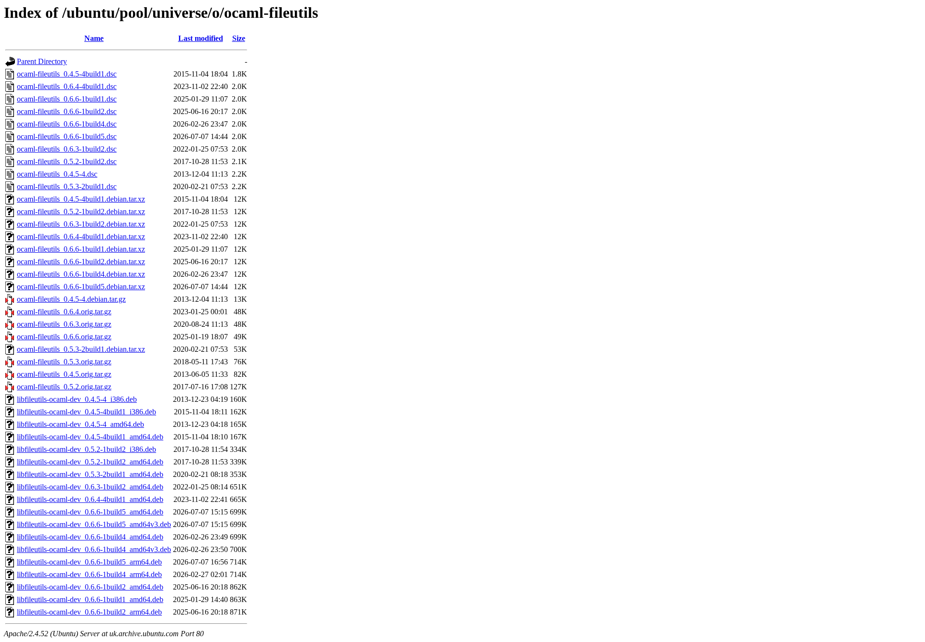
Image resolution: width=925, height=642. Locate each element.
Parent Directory (42, 61)
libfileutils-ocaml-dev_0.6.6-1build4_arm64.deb (89, 574)
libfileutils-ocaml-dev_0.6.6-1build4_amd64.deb (90, 537)
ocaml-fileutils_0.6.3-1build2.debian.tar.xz (81, 224)
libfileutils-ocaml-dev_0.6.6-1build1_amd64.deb (90, 599)
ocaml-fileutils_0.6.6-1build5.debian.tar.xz (81, 286)
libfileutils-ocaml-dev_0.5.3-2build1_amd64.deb (90, 474)
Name (94, 38)
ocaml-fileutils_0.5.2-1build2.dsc (67, 161)
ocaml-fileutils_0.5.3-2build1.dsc (67, 186)
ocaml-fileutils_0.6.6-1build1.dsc (67, 99)
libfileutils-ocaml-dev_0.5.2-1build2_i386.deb (86, 449)
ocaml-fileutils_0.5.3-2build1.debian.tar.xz (81, 349)
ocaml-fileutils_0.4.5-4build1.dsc (67, 74)
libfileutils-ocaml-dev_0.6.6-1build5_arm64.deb (89, 562)
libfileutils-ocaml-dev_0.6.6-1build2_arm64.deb (89, 612)
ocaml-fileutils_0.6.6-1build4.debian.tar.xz (81, 274)
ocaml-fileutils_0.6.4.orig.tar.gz (64, 312)
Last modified (200, 38)
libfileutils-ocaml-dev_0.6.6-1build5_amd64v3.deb (94, 524)
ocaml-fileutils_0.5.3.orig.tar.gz (64, 362)
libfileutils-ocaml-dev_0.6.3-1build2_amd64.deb (90, 487)
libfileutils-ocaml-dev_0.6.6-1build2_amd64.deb (90, 587)
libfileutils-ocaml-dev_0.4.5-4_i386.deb (77, 399)
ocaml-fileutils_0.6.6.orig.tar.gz (64, 337)
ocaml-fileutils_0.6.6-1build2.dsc (67, 111)
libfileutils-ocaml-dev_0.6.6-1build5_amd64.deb (90, 512)
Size (238, 38)
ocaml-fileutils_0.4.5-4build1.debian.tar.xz (81, 199)
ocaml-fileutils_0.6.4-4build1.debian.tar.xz (81, 236)
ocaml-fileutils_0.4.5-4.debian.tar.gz (71, 299)
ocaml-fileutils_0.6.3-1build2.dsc (67, 149)
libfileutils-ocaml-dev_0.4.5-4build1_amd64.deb (90, 437)
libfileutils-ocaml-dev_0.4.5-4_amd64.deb (80, 424)
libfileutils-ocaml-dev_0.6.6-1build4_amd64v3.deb (94, 549)
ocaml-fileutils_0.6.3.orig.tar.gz (64, 324)
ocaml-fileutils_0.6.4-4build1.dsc (67, 86)
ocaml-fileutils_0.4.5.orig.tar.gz (64, 374)
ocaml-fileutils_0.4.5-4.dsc (57, 174)
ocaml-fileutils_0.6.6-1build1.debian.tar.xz (81, 249)
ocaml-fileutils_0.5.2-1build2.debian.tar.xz (81, 211)
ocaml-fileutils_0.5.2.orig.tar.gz (64, 387)
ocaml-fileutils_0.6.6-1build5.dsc (67, 136)
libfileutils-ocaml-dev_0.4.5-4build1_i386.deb (86, 412)
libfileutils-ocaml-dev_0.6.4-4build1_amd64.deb (90, 499)
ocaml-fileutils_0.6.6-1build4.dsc (67, 124)
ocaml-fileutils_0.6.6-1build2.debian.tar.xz (81, 261)
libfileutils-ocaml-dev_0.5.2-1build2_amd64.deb (90, 462)
